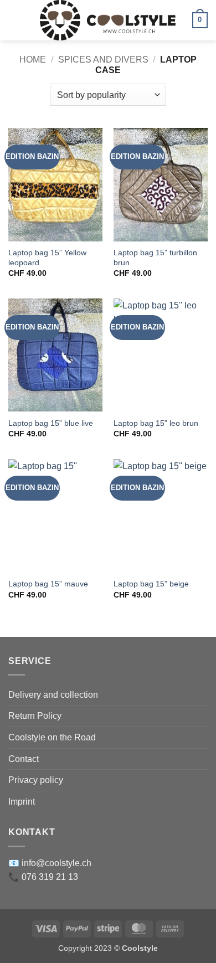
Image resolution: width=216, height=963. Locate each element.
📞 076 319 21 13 (43, 877)
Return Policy (34, 715)
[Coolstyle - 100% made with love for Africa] (108, 20)
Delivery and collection (53, 694)
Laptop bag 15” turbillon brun (155, 258)
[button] (15, 20)
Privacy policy (35, 780)
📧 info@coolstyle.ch (49, 863)
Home (32, 59)
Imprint (21, 801)
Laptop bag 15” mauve (48, 584)
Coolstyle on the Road (52, 737)
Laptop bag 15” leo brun (156, 423)
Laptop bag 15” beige (151, 584)
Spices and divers (103, 59)
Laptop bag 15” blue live (50, 423)
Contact (23, 759)
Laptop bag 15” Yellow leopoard (47, 258)
